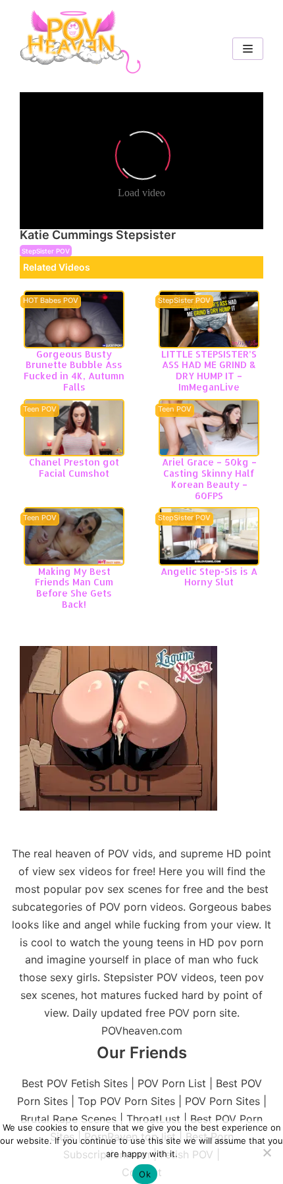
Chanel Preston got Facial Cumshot (74, 467)
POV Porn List (172, 1083)
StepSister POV (46, 251)
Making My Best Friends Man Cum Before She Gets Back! (74, 588)
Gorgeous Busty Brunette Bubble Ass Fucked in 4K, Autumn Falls (74, 370)
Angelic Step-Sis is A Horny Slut (209, 577)
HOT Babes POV (50, 301)
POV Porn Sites (222, 1101)
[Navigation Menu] (247, 49)
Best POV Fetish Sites (75, 1083)
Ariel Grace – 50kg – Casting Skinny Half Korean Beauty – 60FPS (209, 478)
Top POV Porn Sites (126, 1101)
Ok (145, 1174)
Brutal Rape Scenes (68, 1118)
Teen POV (40, 410)
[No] (266, 1152)
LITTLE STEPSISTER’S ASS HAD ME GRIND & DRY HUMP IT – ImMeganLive (209, 370)
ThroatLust (153, 1118)
